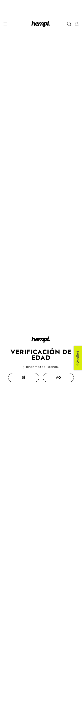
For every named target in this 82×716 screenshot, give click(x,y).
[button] (23, 377)
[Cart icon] (76, 23)
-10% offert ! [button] (77, 358)
